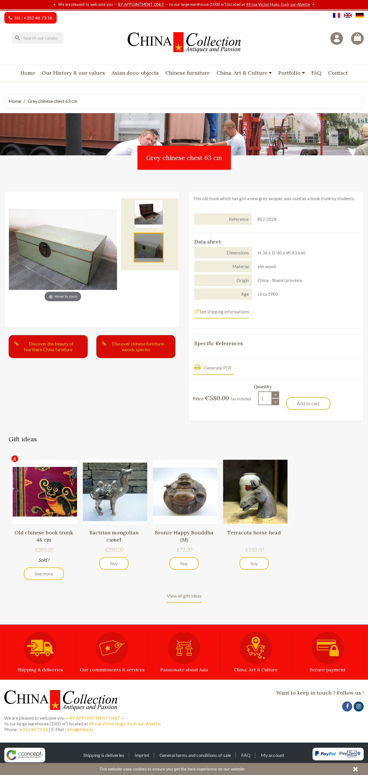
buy (114, 563)
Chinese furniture (187, 72)
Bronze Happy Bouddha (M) (184, 536)
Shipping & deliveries (103, 755)
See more (44, 573)
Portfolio (290, 72)
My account (272, 755)
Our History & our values (73, 72)
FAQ (316, 72)
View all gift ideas (184, 595)
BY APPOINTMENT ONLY (141, 4)
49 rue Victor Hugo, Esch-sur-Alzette (278, 4)
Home (27, 72)
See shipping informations (224, 311)
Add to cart (308, 403)
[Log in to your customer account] (336, 38)
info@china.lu (80, 729)
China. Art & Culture (242, 72)
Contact (338, 72)
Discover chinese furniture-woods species (138, 346)
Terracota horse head (254, 532)
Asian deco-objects (135, 72)
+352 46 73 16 (38, 17)
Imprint (142, 755)
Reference (239, 219)
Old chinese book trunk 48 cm (43, 536)
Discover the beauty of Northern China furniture (49, 346)
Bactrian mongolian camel (114, 536)
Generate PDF (217, 367)
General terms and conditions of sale (195, 755)
